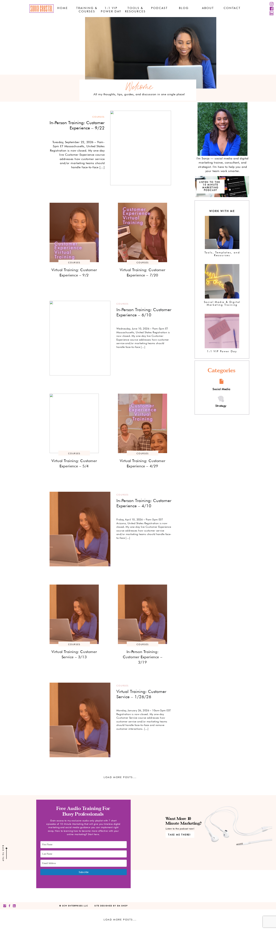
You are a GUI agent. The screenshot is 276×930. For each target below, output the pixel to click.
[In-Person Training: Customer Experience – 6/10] (80, 338)
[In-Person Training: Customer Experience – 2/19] (142, 614)
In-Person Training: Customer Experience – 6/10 (143, 312)
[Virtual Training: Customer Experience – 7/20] (142, 232)
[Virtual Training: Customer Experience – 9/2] (74, 232)
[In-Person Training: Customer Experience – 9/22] (140, 148)
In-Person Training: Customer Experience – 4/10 (143, 503)
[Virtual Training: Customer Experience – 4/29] (142, 423)
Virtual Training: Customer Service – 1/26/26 (141, 694)
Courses (98, 117)
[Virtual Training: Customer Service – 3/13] (74, 614)
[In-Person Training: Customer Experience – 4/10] (80, 529)
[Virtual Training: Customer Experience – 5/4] (74, 423)
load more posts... (120, 777)
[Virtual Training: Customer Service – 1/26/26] (80, 720)
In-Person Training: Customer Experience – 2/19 (142, 656)
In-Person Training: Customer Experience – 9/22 (77, 125)
